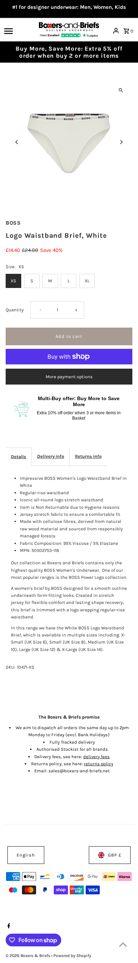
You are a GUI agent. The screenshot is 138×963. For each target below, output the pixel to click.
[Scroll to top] (123, 944)
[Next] (121, 142)
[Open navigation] (19, 31)
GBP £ (114, 855)
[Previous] (17, 142)
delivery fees (96, 756)
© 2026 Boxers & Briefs (28, 955)
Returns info (88, 456)
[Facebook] (8, 926)
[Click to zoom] (121, 90)
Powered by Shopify (72, 955)
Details (18, 456)
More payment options (69, 376)
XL (87, 280)
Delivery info (50, 456)
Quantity (15, 309)
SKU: (10, 667)
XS (13, 280)
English (26, 855)
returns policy (98, 763)
